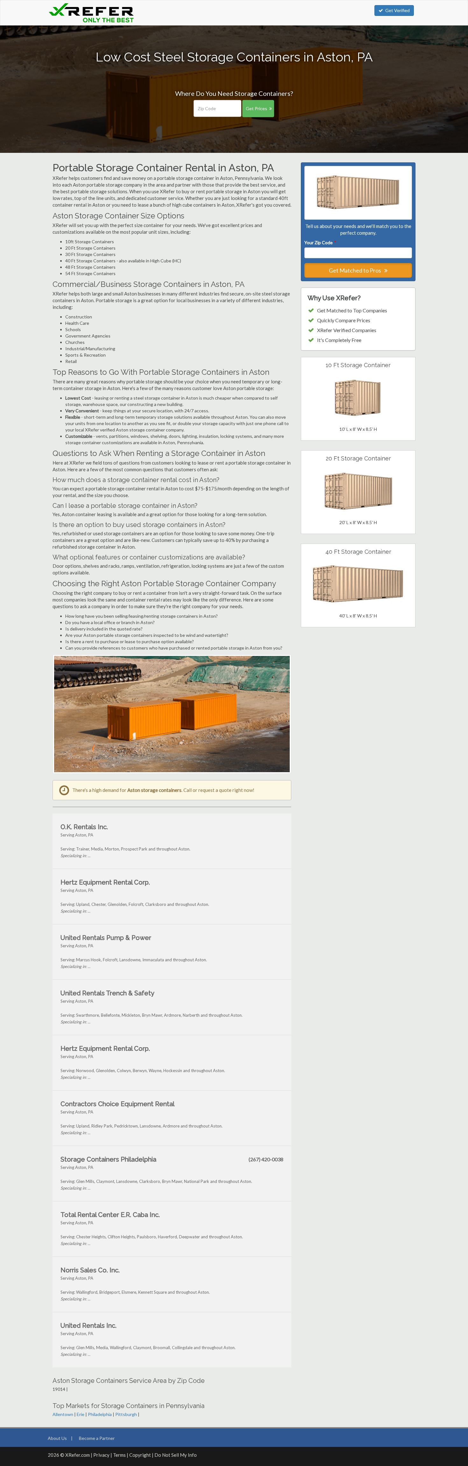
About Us (57, 1438)
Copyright (140, 1455)
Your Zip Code (320, 242)
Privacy (101, 1455)
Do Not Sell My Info (175, 1455)
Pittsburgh (126, 1414)
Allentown (63, 1414)
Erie (80, 1414)
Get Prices (256, 108)
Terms (119, 1455)
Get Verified (397, 10)
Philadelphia (100, 1414)
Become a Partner (97, 1438)
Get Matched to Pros (355, 270)
